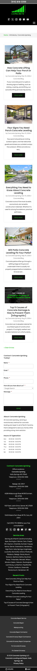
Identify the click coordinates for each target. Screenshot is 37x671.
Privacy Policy (19, 663)
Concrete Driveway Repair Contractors (18, 637)
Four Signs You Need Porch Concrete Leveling (18, 129)
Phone (7, 378)
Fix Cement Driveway (18, 650)
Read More (18, 95)
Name (6, 363)
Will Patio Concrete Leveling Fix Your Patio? (18, 251)
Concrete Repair (18, 623)
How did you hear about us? (14, 386)
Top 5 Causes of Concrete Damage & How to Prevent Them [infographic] (18, 311)
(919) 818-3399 (22, 486)
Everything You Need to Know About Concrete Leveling (18, 190)
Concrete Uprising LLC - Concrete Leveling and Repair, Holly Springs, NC (18, 658)
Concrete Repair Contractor (18, 632)
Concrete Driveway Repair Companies (18, 641)
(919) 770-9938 (15, 523)
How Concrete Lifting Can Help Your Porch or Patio (18, 70)
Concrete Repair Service (18, 618)
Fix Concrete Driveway (18, 646)
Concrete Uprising (14, 76)
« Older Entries (9, 348)
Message (8, 392)
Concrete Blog (18, 79)
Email (6, 370)
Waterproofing (18, 627)
